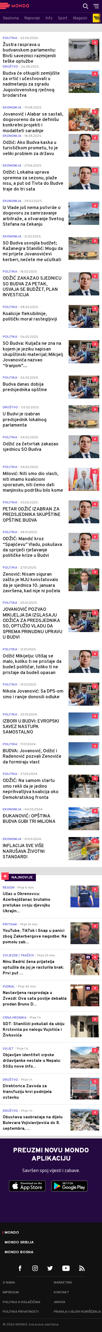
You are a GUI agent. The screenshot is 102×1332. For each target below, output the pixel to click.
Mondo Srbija (19, 1242)
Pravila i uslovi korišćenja (77, 1312)
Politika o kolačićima (21, 1302)
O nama (9, 1282)
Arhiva (59, 1302)
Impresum (11, 1292)
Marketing (63, 1282)
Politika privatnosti (21, 1312)
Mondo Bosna (19, 1252)
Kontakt (61, 1292)
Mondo (12, 1233)
